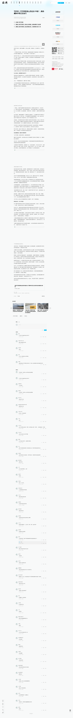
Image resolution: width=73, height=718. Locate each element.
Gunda (19, 418)
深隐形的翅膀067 (20, 665)
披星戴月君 (19, 383)
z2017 (19, 467)
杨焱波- (19, 644)
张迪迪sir (19, 481)
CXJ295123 (19, 425)
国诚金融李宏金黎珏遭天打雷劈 (22, 404)
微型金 (19, 707)
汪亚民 (19, 623)
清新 (19, 354)
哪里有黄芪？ (20, 460)
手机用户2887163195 (21, 340)
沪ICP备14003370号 (54, 61)
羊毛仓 (19, 700)
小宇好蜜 (19, 679)
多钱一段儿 (19, 397)
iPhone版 (61, 50)
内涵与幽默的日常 (20, 637)
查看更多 (58, 20)
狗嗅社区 (19, 390)
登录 (66, 2)
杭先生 (19, 693)
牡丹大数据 (19, 658)
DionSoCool (19, 630)
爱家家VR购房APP (20, 616)
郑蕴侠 (19, 361)
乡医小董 (19, 347)
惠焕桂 (19, 439)
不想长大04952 (20, 411)
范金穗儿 (19, 651)
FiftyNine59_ (20, 432)
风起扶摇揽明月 (20, 672)
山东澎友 (19, 602)
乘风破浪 (19, 453)
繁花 (19, 333)
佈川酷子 (19, 474)
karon (19, 446)
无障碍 (69, 2)
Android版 (61, 48)
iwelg (19, 609)
